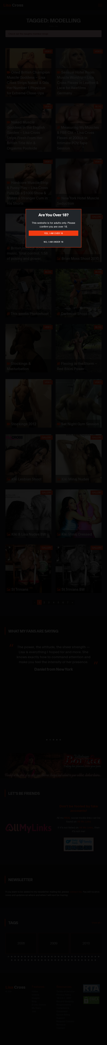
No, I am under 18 (53, 241)
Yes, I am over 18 (53, 233)
